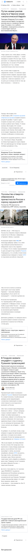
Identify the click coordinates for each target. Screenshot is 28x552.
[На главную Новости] (9, 1)
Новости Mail (12, 355)
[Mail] (5, 1)
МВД (17, 240)
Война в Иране (16, 5)
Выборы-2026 (6, 5)
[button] (14, 41)
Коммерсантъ (14, 8)
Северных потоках (19, 439)
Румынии (23, 251)
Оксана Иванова (10, 387)
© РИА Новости (12, 191)
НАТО (24, 255)
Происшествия (22, 8)
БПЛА (15, 453)
